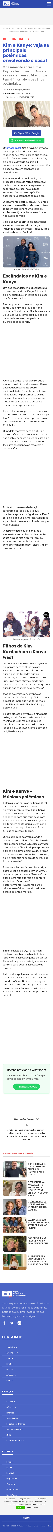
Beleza (9, 1380)
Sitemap (26, 1518)
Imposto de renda (14, 1429)
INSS (8, 1435)
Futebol (9, 1364)
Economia (10, 1401)
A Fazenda (11, 1375)
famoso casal (13, 148)
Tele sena (10, 1484)
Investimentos (12, 1418)
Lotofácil (10, 1473)
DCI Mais (16, 28)
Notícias (9, 1369)
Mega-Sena (11, 1478)
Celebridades (28, 28)
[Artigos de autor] (26, 1109)
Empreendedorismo (15, 1440)
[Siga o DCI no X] (12, 1323)
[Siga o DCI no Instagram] (19, 1323)
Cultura (9, 1358)
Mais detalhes (33, 1507)
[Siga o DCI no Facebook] (4, 1323)
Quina (9, 1467)
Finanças (10, 1412)
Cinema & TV (12, 1352)
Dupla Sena (11, 1495)
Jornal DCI (7, 28)
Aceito (20, 1507)
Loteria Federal (13, 1489)
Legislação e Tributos (15, 1424)
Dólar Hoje (11, 1407)
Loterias (10, 1462)
